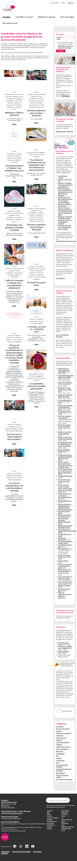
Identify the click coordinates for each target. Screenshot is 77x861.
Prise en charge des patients (62, 776)
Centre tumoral (61, 738)
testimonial (59, 735)
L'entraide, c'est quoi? (24, 17)
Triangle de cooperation (63, 733)
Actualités (6, 17)
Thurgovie (64, 814)
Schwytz (49, 827)
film (57, 756)
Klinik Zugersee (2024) (65, 509)
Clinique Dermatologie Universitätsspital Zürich (65, 407)
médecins (59, 744)
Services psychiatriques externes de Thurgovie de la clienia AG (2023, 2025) (65, 464)
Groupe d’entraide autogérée (62, 766)
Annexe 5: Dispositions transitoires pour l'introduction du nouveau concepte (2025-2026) (65, 211)
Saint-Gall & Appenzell (65, 811)
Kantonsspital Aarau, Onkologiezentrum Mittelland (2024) (64, 506)
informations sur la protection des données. (65, 47)
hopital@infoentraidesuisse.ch (66, 241)
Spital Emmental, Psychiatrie (63, 519)
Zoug (63, 825)
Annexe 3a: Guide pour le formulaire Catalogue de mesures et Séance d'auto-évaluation (65, 191)
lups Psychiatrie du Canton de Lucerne (64, 480)
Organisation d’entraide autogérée (63, 770)
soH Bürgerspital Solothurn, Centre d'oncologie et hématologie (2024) (65, 471)
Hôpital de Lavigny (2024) (64, 512)
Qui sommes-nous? (10, 23)
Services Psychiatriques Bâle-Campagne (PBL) (63, 370)
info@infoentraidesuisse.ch (12, 813)
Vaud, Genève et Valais (66, 820)
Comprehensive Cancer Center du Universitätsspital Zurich (65, 496)
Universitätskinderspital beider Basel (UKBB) (66, 376)
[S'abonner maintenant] (5, 840)
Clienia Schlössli (63, 561)
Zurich (63, 830)
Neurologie (59, 751)
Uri (62, 818)
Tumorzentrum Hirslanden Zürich (64, 412)
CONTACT (63, 3)
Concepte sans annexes (62, 177)
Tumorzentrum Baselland (65, 546)
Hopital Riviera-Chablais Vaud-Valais (64, 570)
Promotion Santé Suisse (63, 644)
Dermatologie (60, 773)
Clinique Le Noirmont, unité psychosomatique (65, 566)
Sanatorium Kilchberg (65, 382)
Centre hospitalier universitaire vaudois (65, 577)
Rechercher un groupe (46, 17)
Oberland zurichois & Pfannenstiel (67, 827)
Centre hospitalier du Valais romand (65, 583)
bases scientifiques (62, 749)
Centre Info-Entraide (62, 742)
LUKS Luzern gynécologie (62, 539)
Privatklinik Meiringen (65, 476)
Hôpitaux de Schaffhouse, (64, 556)
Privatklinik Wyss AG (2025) (64, 535)
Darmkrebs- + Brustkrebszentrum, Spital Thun (64, 389)
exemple (59, 731)
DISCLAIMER (37, 852)
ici (67, 616)
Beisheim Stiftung (63, 651)
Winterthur (65, 823)
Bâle (48, 812)
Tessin (63, 816)
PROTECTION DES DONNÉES (21, 852)
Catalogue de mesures (63, 747)
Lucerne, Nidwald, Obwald (53, 819)
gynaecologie (60, 760)
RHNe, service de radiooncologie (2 (64, 516)
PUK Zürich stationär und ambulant (64, 417)
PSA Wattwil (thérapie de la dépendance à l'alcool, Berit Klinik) (65, 444)
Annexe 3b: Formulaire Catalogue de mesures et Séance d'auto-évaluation (65, 200)
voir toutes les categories (64, 779)
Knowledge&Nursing (64, 501)
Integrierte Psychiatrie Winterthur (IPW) (65, 396)
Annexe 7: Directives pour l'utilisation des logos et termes (64, 227)
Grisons (49, 816)
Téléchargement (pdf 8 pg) (64, 131)
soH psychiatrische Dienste (65, 401)
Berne (49, 814)
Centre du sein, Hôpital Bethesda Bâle (65, 433)
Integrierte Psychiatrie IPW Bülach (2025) (65, 526)
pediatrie (59, 758)
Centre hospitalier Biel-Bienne (64, 450)
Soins (58, 763)
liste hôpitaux (60, 278)
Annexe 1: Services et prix (65, 180)
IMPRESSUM (5, 852)
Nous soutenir (54, 3)
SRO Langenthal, (63, 548)
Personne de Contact (63, 729)
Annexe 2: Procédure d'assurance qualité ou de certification (65, 185)
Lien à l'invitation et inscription (62, 336)
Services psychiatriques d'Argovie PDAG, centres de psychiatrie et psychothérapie (65, 488)
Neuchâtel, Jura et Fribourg (52, 822)
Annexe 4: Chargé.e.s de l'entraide (64, 205)
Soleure (49, 828)
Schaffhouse (51, 825)
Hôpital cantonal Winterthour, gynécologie (65, 438)
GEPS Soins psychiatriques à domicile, (64, 426)
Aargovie (50, 810)
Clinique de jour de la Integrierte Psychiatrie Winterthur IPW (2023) (65, 457)
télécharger (66, 96)
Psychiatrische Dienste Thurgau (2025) (65, 542)
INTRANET (4, 853)
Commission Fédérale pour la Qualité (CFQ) (65, 647)
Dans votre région (67, 17)
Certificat (59, 740)
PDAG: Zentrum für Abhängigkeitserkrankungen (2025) (67, 531)
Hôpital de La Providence (64, 590)
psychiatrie (59, 726)
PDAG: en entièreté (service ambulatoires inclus (65, 595)
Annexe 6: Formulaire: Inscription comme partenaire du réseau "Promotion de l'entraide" (65, 220)
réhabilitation (60, 754)
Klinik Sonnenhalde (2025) (64, 523)
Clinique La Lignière (64, 585)
